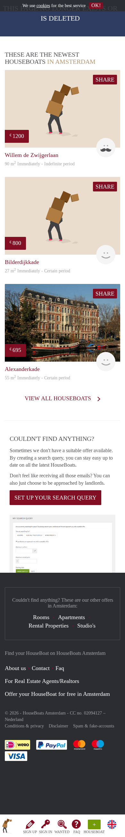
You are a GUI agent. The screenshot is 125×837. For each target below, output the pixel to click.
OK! (96, 5)
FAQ (76, 832)
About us (15, 668)
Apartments (71, 617)
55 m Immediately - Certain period (37, 377)
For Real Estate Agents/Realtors (42, 681)
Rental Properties (49, 625)
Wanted (62, 832)
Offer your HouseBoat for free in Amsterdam (57, 694)
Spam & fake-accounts (93, 726)
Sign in (45, 832)
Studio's (86, 625)
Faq (59, 668)
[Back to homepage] (7, 827)
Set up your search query (55, 497)
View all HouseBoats (59, 398)
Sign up (30, 832)
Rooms (41, 617)
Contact (41, 668)
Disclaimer (58, 726)
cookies (43, 5)
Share (105, 79)
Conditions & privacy (24, 726)
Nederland (14, 719)
